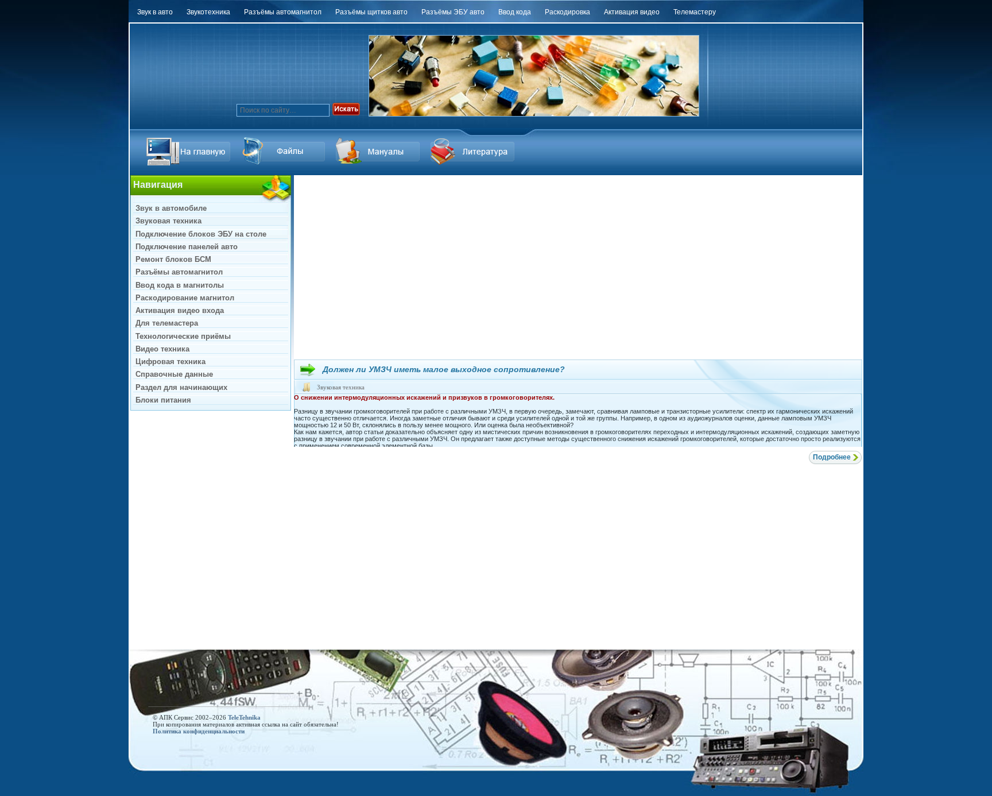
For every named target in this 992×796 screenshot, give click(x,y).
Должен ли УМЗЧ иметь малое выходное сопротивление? (444, 369)
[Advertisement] (578, 267)
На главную (190, 151)
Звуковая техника (341, 387)
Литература (474, 151)
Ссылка (284, 151)
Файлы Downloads (379, 151)
